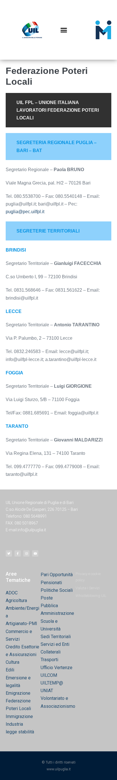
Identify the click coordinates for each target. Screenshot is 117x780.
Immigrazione (19, 716)
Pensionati (51, 582)
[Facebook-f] (17, 553)
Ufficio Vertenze (56, 667)
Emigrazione (18, 693)
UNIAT (47, 690)
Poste (47, 598)
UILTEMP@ (52, 683)
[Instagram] (26, 553)
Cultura (12, 662)
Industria (14, 724)
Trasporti (49, 659)
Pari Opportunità (57, 574)
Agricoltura (16, 600)
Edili (10, 670)
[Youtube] (35, 553)
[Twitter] (9, 553)
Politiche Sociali (57, 590)
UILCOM (49, 675)
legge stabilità (20, 732)
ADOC (12, 593)
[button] (63, 29)
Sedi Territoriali (56, 636)
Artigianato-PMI (21, 623)
